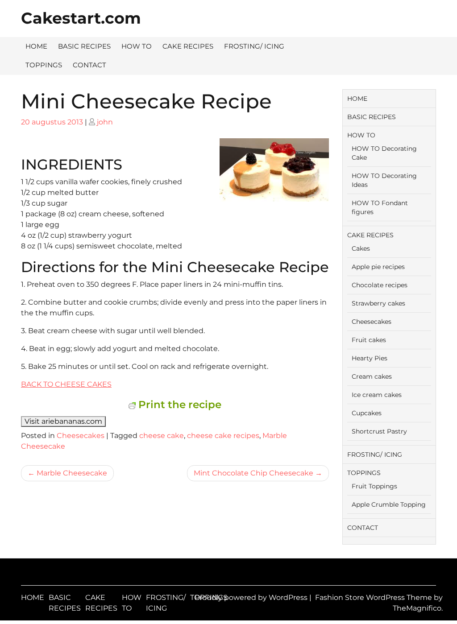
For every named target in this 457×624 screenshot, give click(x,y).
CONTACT (89, 65)
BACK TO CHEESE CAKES (66, 384)
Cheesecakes (80, 435)
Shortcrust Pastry (379, 431)
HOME (36, 46)
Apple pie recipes (378, 267)
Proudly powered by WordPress (252, 597)
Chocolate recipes (379, 285)
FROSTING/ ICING (254, 46)
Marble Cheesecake (72, 473)
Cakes (361, 248)
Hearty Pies (369, 358)
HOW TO (136, 46)
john (105, 122)
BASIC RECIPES (84, 46)
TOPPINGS (43, 65)
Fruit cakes (369, 340)
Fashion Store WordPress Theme (374, 597)
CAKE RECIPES (187, 46)
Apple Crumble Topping (389, 504)
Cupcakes (367, 413)
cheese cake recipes (223, 435)
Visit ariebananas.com (63, 421)
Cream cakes (372, 376)
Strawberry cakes (378, 303)
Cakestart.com (81, 18)
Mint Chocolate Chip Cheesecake (253, 473)
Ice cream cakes (377, 395)
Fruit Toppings (374, 486)
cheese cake (161, 435)
